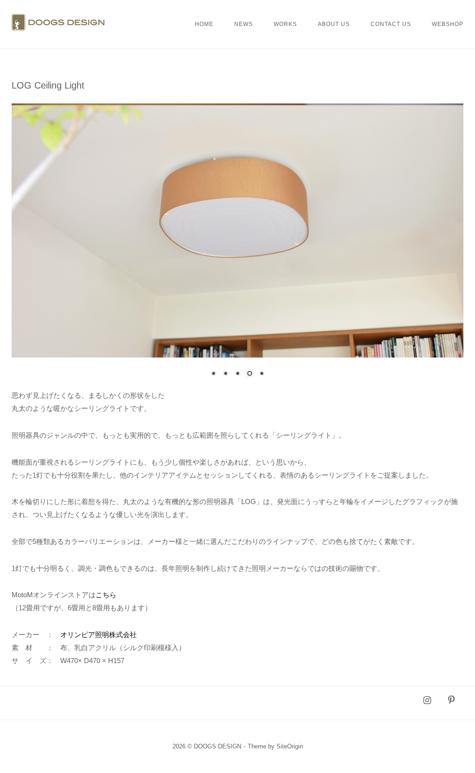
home (204, 24)
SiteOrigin (289, 746)
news (243, 24)
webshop (447, 24)
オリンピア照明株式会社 (98, 635)
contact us (391, 24)
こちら (106, 595)
